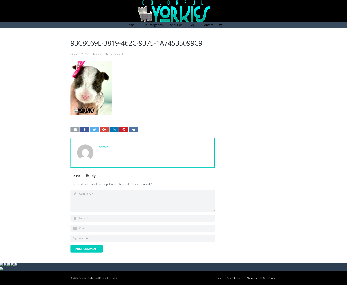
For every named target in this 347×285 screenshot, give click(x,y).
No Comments (116, 54)
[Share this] (84, 129)
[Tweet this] (94, 129)
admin (98, 54)
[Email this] (75, 129)
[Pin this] (123, 129)
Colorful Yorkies (87, 278)
